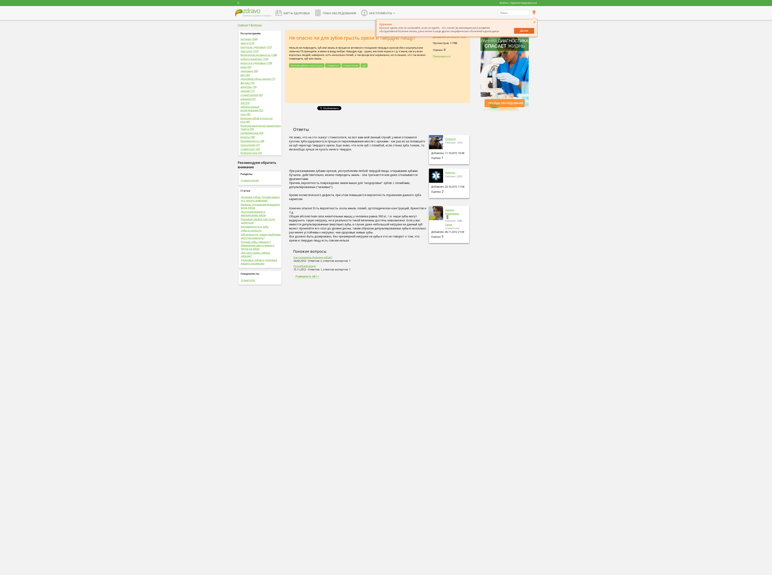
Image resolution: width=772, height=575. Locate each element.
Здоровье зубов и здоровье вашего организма (259, 261)
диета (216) (247, 43)
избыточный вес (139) (254, 59)
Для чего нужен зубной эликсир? (255, 254)
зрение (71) (247, 91)
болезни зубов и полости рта (307, 65)
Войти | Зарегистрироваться (518, 3)
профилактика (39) (251, 133)
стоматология (350, 65)
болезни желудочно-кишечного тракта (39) (260, 127)
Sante (448, 224)
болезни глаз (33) (251, 153)
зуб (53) (244, 103)
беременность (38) (252, 141)
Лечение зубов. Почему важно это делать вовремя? (260, 198)
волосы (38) (247, 137)
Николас (450, 172)
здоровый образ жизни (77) (257, 79)
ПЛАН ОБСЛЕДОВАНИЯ (339, 13)
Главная (243, 25)
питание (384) (249, 39)
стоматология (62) (251, 95)
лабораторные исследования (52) (251, 108)
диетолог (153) (249, 51)
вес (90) (245, 75)
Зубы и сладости (251, 230)
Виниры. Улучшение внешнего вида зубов (260, 206)
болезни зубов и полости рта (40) (256, 119)
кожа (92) (245, 67)
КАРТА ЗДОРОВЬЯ (296, 13)
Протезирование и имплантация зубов (253, 213)
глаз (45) (245, 114)
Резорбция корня (305, 266)
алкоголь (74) (248, 87)
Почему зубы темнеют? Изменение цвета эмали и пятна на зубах (257, 245)
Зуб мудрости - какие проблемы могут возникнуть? (261, 236)
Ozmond (450, 139)
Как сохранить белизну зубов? (313, 257)
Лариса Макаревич (452, 211)
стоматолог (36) (250, 149)
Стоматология (250, 180)
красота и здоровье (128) (256, 63)
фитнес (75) (247, 83)
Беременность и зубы (255, 226)
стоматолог (248, 280)
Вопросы (256, 25)
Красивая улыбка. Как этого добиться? (258, 220)
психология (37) (250, 145)
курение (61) (248, 99)
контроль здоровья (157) (256, 47)
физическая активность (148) (258, 55)
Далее (524, 30)
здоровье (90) (249, 71)
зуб (364, 65)
